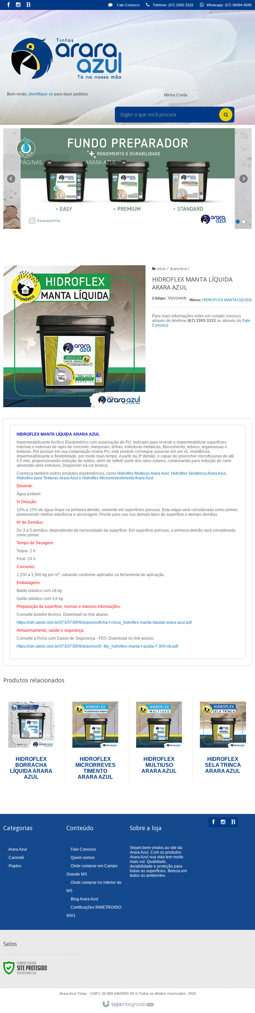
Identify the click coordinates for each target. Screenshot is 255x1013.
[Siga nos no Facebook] (8, 5)
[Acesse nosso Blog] (28, 5)
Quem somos (83, 857)
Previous (12, 179)
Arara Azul (178, 269)
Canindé (16, 857)
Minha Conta (175, 95)
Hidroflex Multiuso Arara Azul (143, 473)
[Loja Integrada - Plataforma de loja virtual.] (127, 1004)
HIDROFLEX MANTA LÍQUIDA (227, 300)
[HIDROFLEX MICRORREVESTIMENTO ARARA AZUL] (95, 741)
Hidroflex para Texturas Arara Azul (47, 478)
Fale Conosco (127, 5)
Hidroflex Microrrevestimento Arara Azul (117, 478)
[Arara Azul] (63, 58)
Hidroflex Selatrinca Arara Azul (198, 473)
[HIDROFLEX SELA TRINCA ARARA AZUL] (223, 738)
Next (244, 176)
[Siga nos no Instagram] (18, 5)
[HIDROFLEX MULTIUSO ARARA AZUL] (159, 738)
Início (161, 269)
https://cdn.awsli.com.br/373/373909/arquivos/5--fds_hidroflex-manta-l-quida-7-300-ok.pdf (97, 646)
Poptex (15, 866)
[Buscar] (225, 114)
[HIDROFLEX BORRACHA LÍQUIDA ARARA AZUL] (31, 741)
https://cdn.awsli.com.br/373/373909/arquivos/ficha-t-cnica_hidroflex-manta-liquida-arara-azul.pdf (104, 622)
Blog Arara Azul (84, 899)
